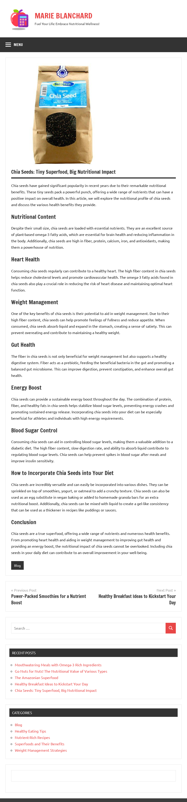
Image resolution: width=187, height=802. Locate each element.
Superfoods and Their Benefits (39, 743)
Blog (17, 565)
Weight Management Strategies (41, 750)
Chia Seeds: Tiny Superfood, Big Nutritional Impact (56, 690)
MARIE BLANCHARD (63, 15)
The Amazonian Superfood (36, 677)
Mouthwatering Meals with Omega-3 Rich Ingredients (58, 664)
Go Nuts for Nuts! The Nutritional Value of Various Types (61, 671)
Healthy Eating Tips (30, 731)
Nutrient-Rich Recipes (32, 737)
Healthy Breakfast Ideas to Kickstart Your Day (51, 684)
